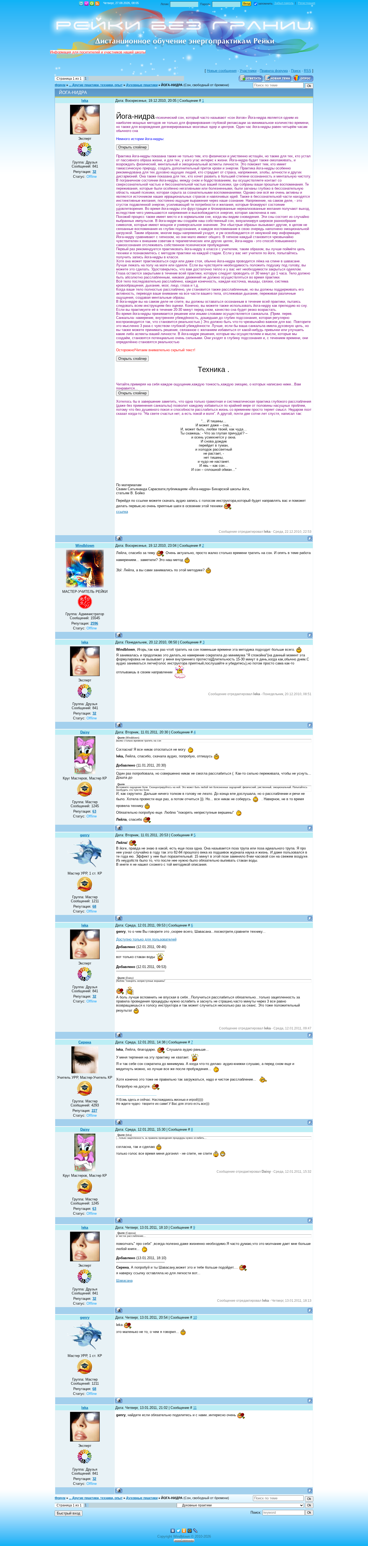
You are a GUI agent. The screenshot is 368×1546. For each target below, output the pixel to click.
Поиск (296, 71)
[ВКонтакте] (173, 1530)
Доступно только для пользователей (146, 939)
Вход (92, 3)
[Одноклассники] (184, 1530)
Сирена (84, 1042)
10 (195, 1317)
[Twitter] (178, 1530)
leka (84, 101)
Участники (248, 71)
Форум (60, 85)
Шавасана (124, 1281)
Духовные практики (142, 85)
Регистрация (86, 3)
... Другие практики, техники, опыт (96, 85)
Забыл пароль (284, 3)
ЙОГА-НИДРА (172, 85)
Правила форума (274, 71)
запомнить (265, 3)
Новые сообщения (222, 71)
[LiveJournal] (195, 1530)
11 (195, 1408)
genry (84, 835)
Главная (81, 3)
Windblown (84, 546)
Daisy (84, 732)
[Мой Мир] (190, 1530)
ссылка (122, 512)
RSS (97, 3)
